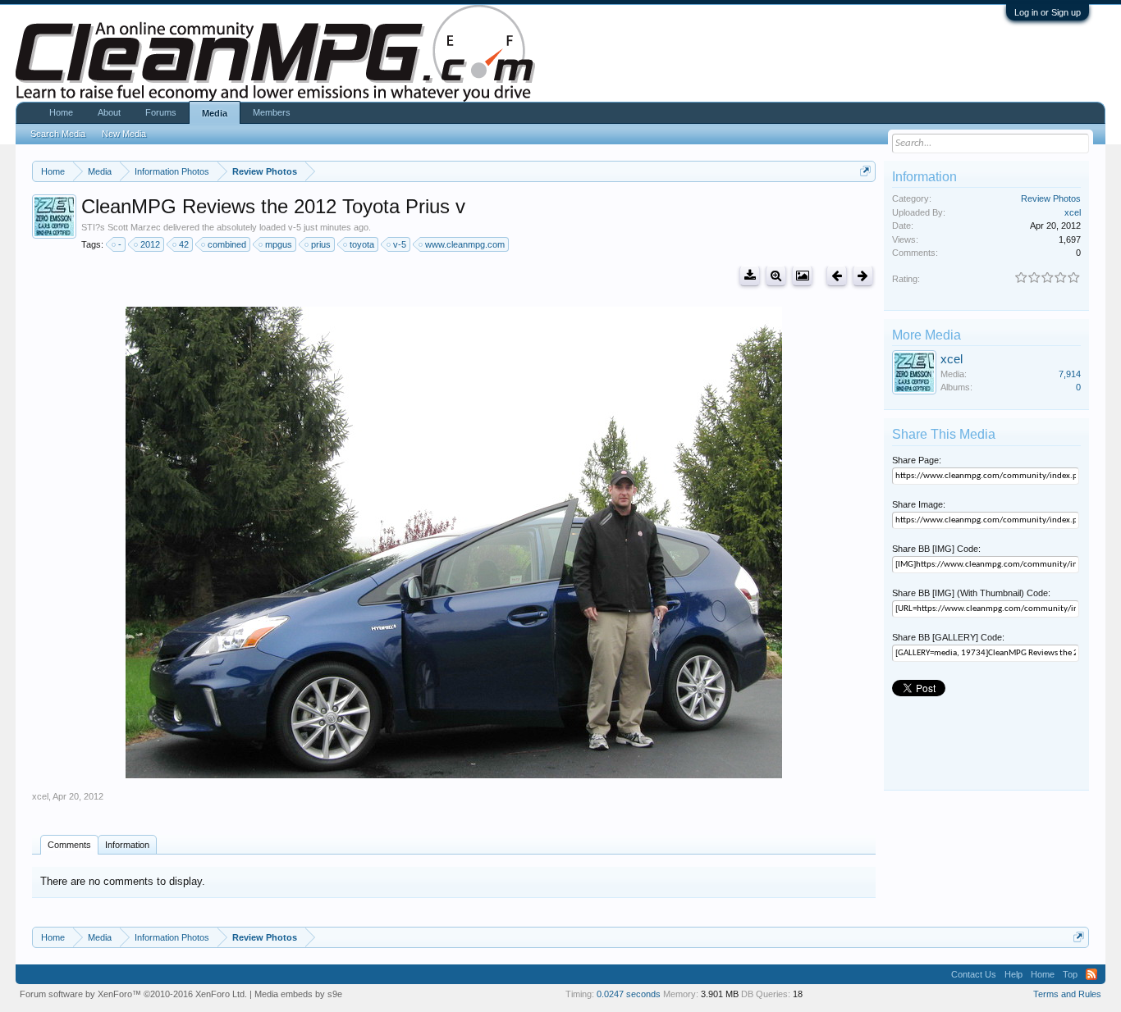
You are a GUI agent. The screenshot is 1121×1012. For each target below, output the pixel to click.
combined (227, 244)
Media (214, 113)
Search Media (57, 134)
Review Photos (1051, 198)
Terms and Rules (1067, 994)
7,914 (1070, 374)
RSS (1091, 974)
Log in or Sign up (1047, 12)
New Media (124, 134)
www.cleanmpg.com (465, 244)
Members (272, 112)
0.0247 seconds (629, 994)
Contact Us (973, 974)
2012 (150, 244)
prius (321, 244)
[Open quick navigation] (865, 171)
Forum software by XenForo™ (133, 994)
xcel (40, 796)
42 (184, 244)
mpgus (278, 244)
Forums (160, 112)
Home (61, 112)
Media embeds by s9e (298, 994)
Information (127, 845)
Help (1013, 974)
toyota (362, 244)
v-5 (399, 244)
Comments (69, 845)
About (109, 112)
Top (1070, 974)
